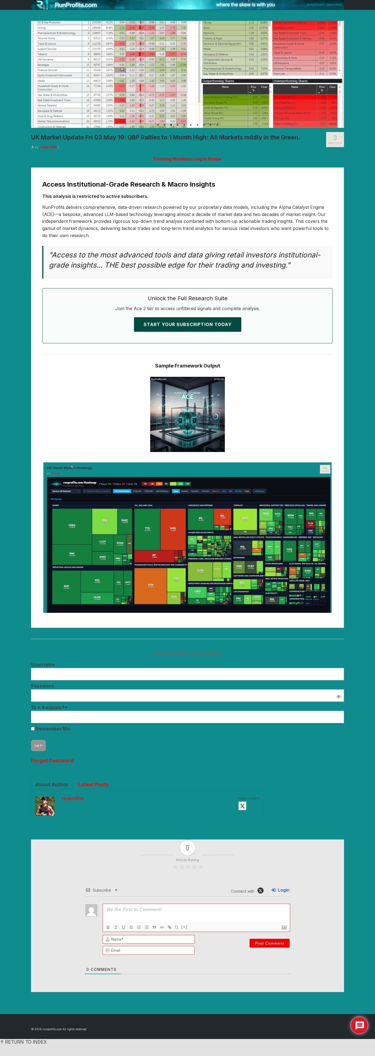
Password (42, 686)
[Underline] (123, 927)
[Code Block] (162, 927)
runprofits (48, 147)
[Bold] (108, 927)
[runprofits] (187, 5)
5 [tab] (184, 125)
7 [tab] (197, 125)
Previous (37, 74)
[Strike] (131, 927)
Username (43, 664)
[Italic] (116, 927)
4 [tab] (177, 125)
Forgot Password (52, 760)
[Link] (169, 927)
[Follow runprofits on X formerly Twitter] (242, 806)
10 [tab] (217, 125)
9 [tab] (210, 125)
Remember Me (52, 729)
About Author (52, 784)
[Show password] (337, 695)
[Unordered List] (146, 927)
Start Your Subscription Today (188, 324)
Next (337, 74)
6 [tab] (191, 125)
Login (283, 890)
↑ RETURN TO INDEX (23, 1042)
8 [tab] (204, 125)
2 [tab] (164, 125)
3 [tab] (171, 125)
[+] (184, 927)
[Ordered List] (139, 927)
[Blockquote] (154, 927)
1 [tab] (158, 125)
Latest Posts (93, 784)
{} (177, 927)
